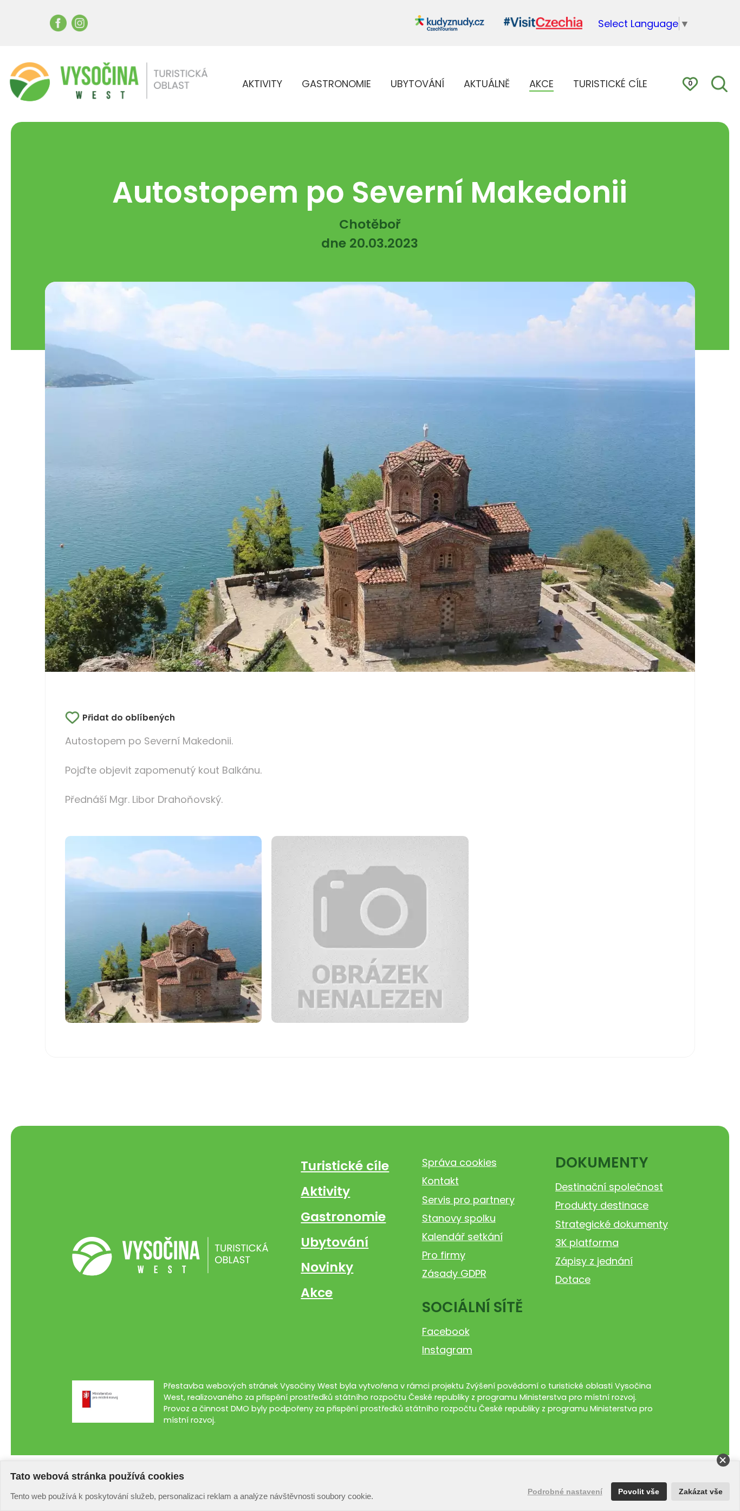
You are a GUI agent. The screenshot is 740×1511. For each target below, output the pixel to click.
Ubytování (334, 1242)
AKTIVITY (262, 83)
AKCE (541, 83)
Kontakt (440, 1181)
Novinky (327, 1267)
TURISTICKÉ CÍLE (610, 83)
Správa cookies (459, 1162)
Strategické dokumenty (611, 1224)
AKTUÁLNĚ (487, 83)
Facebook (446, 1331)
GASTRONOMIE (336, 83)
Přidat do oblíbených (128, 717)
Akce (317, 1292)
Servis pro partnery (468, 1200)
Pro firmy (443, 1255)
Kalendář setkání (462, 1236)
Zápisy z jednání (594, 1261)
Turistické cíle (345, 1166)
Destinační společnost (609, 1187)
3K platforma (587, 1242)
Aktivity (325, 1191)
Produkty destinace (601, 1205)
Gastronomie (343, 1216)
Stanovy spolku (459, 1218)
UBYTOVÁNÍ (417, 83)
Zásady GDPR (454, 1273)
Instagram (447, 1350)
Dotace (572, 1279)
